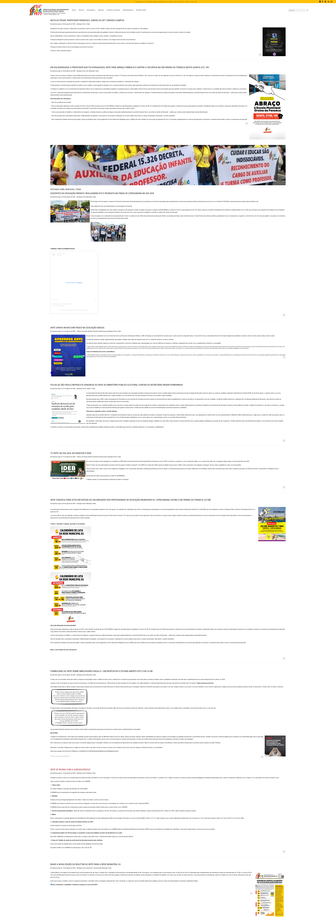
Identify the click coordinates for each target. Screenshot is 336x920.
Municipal (91, 71)
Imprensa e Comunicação (93, 868)
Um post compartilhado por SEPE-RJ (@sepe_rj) (74, 310)
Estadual (88, 773)
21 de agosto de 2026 (69, 331)
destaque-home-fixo (82, 71)
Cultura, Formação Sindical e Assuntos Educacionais (92, 331)
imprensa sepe (56, 24)
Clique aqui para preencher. (205, 683)
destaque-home (81, 24)
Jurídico (88, 388)
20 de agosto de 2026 (69, 503)
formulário (61, 747)
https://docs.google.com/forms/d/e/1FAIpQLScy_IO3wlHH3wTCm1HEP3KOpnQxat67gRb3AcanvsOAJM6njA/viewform (84, 751)
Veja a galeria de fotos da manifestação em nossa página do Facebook (111, 206)
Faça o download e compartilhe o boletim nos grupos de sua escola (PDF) (75, 884)
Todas (88, 24)
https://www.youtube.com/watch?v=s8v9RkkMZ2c (110, 476)
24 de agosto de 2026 (69, 24)
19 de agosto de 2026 (69, 773)
